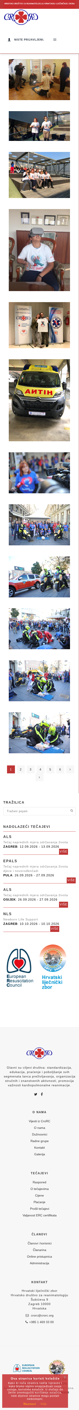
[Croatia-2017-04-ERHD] (39, 680)
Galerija (39, 1154)
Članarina (39, 1250)
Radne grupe (40, 1141)
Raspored (39, 1182)
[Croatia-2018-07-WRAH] (39, 126)
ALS (7, 837)
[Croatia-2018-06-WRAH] (39, 175)
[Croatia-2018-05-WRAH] (39, 250)
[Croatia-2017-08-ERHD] (39, 472)
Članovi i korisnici (40, 1243)
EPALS (10, 861)
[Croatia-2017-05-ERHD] (39, 628)
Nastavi (29, 1404)
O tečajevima (40, 1189)
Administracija (39, 1263)
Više (63, 851)
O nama (39, 1127)
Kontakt (39, 1147)
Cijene (39, 1195)
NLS (7, 914)
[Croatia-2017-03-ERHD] (39, 732)
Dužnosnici (39, 1134)
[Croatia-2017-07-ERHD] (39, 524)
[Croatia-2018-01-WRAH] (39, 400)
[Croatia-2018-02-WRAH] (39, 325)
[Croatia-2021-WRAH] (39, 79)
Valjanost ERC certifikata (40, 1215)
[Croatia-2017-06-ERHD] (39, 576)
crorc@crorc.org (42, 1315)
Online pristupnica (39, 1256)
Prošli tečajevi (39, 1208)
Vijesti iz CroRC (39, 1121)
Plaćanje (39, 1202)
